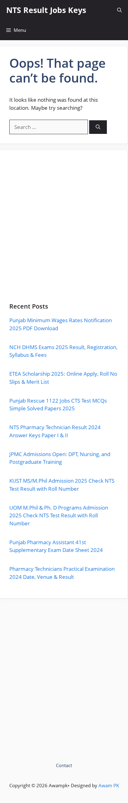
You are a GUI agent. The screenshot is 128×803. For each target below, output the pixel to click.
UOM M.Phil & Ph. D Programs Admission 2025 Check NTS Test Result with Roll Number (58, 515)
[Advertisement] (64, 231)
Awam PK (108, 785)
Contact (64, 765)
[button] (119, 10)
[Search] (98, 127)
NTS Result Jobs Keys (46, 10)
